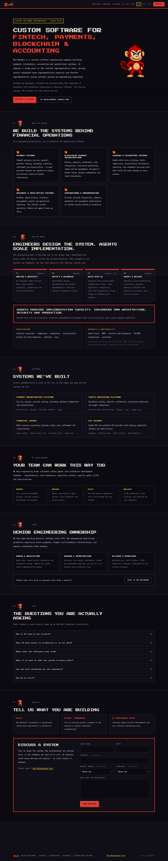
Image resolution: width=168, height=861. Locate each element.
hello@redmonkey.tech (43, 768)
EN (139, 4)
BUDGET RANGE (93, 766)
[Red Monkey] (9, 4)
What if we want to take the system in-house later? (44, 660)
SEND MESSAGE (89, 803)
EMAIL (119, 743)
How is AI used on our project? (33, 634)
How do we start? (25, 678)
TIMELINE (126, 766)
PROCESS (107, 4)
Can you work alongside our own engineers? (39, 669)
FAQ (132, 4)
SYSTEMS (116, 4)
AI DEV (125, 4)
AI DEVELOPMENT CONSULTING (54, 99)
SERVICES (96, 4)
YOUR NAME (85, 743)
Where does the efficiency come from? (36, 651)
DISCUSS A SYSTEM (24, 99)
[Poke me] (132, 60)
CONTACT (159, 4)
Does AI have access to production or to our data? (44, 642)
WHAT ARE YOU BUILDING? (92, 777)
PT (144, 4)
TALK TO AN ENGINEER (138, 580)
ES (149, 4)
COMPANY (90, 755)
